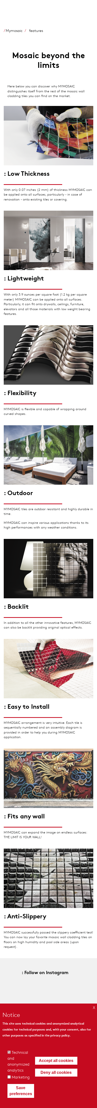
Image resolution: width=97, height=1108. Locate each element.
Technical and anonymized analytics (18, 1061)
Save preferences (20, 1091)
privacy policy (59, 1035)
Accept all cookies (56, 1060)
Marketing (21, 1077)
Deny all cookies (56, 1072)
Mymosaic (14, 30)
